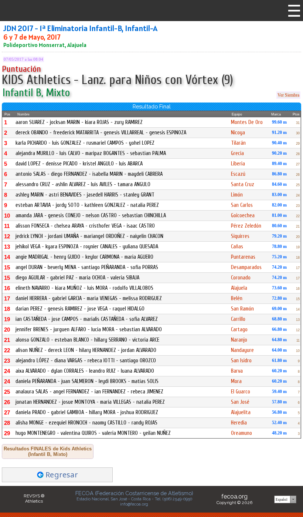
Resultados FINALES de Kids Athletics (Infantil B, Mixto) (48, 451)
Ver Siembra (288, 95)
